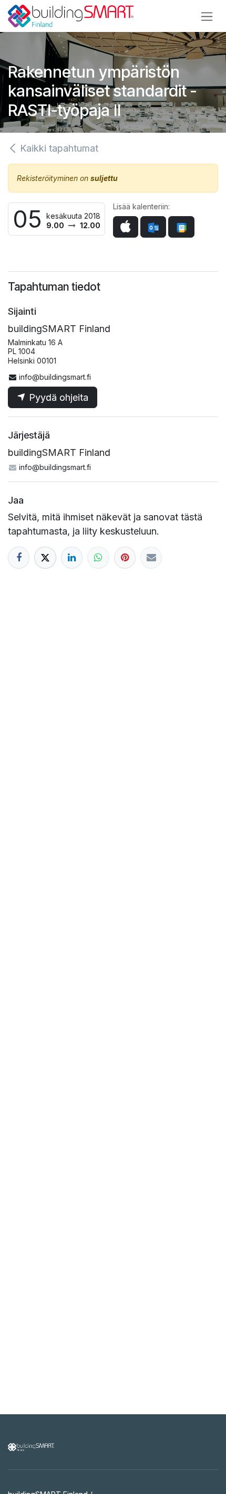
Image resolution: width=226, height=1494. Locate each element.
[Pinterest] (125, 557)
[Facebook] (18, 557)
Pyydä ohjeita (57, 397)
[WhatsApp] (98, 557)
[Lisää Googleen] (181, 227)
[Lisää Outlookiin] (153, 227)
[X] (45, 557)
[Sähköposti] (151, 557)
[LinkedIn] (72, 557)
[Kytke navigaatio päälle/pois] (207, 16)
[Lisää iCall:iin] (125, 227)
